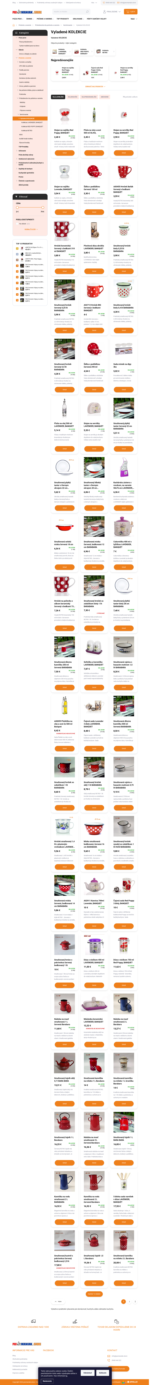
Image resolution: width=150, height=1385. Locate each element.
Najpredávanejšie (89, 97)
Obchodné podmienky (26, 3)
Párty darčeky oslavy (26, 155)
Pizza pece (22, 38)
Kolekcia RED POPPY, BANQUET (32, 126)
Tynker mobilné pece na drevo (29, 46)
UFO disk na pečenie (26, 66)
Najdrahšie (72, 97)
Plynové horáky (24, 143)
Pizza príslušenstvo (25, 42)
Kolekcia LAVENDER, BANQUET (32, 122)
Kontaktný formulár (118, 1369)
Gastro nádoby (24, 82)
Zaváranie (22, 74)
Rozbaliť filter (30, 229)
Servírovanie (24, 114)
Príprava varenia (25, 110)
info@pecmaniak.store (119, 1356)
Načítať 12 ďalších (94, 1294)
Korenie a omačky (25, 62)
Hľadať (87, 12)
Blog (14, 3)
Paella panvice (24, 70)
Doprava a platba (18, 1373)
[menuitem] (18, 19)
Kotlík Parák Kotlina (26, 139)
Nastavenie (47, 1381)
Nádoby (22, 102)
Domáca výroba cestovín (27, 78)
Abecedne (104, 97)
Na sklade (24, 224)
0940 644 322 (116, 1360)
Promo (21, 177)
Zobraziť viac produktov (94, 86)
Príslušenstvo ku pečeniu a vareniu (31, 98)
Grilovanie (22, 151)
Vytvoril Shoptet (115, 1382)
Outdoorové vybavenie (26, 159)
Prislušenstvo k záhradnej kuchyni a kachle (31, 164)
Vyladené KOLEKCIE (27, 118)
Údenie (21, 50)
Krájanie (22, 106)
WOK (21, 135)
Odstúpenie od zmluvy (73, 3)
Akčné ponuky (23, 185)
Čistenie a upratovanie (26, 181)
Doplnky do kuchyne (26, 169)
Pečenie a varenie (25, 58)
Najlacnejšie (58, 97)
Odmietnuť (87, 1373)
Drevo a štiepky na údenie (27, 54)
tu (66, 1376)
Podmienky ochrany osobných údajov (49, 3)
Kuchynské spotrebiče (26, 173)
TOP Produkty (23, 147)
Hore (59, 1301)
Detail (65, 153)
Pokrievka (22, 94)
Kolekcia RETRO (26, 130)
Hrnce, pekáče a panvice (27, 86)
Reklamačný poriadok (20, 1369)
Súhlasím (102, 1373)
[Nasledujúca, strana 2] (129, 1301)
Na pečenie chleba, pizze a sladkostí (31, 90)
